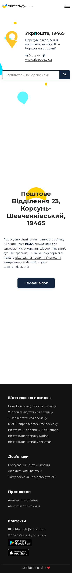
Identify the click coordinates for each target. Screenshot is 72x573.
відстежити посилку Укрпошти (38, 257)
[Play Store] (20, 542)
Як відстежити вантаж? (25, 471)
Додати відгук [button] (37, 283)
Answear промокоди (23, 500)
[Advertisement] (36, 146)
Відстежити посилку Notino (28, 436)
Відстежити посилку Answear (29, 442)
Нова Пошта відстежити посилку (32, 406)
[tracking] (64, 75)
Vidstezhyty (20, 6)
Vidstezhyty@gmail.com (28, 529)
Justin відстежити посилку (27, 418)
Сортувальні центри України (29, 465)
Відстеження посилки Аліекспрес (33, 430)
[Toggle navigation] (67, 6)
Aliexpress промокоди (24, 506)
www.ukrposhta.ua (38, 59)
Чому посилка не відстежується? (32, 477)
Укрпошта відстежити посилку (30, 412)
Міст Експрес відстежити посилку (33, 424)
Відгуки (34, 55)
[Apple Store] (20, 552)
